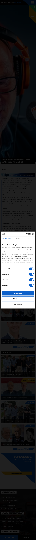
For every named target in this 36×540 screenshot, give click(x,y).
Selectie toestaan (18, 299)
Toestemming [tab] (6, 238)
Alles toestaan (18, 293)
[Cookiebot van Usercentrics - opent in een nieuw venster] (26, 234)
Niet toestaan (18, 304)
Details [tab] (18, 238)
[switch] (31, 274)
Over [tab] (29, 238)
